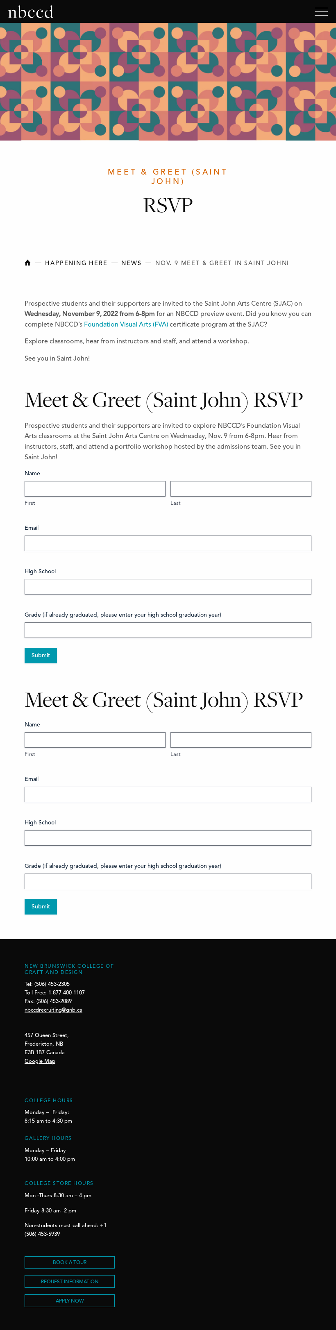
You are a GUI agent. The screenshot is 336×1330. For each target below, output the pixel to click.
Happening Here (76, 264)
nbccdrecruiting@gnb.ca (53, 1010)
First (30, 503)
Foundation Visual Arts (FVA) (126, 325)
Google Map (40, 1061)
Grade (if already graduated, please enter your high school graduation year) (123, 615)
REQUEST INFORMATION (70, 1282)
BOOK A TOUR (69, 1262)
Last (175, 503)
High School (40, 571)
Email (32, 528)
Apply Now (70, 1301)
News (131, 264)
